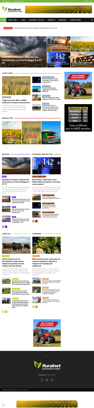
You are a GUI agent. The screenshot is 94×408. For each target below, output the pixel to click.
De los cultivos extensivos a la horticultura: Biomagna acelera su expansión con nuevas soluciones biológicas (51, 291)
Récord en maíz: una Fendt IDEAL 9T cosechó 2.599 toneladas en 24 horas (51, 282)
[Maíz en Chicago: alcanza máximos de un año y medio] (36, 98)
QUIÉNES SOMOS (75, 20)
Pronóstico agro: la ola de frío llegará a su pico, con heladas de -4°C (20, 220)
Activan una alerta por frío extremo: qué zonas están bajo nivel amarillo (21, 200)
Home (3, 20)
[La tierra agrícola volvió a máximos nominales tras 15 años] (82, 59)
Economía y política (36, 20)
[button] (92, 20)
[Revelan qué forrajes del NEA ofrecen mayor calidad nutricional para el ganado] (6, 281)
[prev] (86, 28)
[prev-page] (3, 147)
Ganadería (62, 20)
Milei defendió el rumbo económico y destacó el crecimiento (50, 80)
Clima (23, 20)
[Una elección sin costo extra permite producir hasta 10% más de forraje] (6, 290)
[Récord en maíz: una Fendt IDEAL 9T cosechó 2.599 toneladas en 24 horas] (36, 281)
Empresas (51, 20)
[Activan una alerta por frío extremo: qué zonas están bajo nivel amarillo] (6, 199)
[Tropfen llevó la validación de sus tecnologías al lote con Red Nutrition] (36, 300)
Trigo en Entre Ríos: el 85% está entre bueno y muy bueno (16, 101)
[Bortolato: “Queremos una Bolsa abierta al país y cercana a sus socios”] (58, 59)
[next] (89, 28)
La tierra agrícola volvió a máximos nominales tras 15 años (51, 198)
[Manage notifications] (3, 404)
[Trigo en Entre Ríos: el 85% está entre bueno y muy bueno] (16, 85)
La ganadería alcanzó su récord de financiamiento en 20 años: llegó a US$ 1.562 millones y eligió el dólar (20, 304)
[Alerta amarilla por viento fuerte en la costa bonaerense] (6, 209)
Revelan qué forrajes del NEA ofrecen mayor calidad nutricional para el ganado (21, 282)
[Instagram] (87, 1)
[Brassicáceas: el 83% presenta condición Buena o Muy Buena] (82, 44)
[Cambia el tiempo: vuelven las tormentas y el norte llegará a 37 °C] (23, 51)
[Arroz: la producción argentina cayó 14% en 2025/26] (36, 89)
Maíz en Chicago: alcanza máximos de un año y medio (51, 98)
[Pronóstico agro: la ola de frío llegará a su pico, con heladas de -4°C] (6, 219)
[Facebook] (84, 1)
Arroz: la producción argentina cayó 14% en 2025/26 (50, 89)
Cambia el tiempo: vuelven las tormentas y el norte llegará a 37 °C (15, 181)
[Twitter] (90, 1)
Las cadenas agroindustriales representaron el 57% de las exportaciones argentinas (50, 216)
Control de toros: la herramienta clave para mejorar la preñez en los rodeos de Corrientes (50, 108)
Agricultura (12, 20)
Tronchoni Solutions (23, 390)
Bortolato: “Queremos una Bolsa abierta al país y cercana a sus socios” (46, 181)
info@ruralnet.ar (51, 375)
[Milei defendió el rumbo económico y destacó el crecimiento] (36, 80)
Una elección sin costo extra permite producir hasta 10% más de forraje (20, 292)
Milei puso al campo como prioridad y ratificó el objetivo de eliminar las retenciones (39, 28)
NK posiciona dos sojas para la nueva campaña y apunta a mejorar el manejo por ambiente (46, 262)
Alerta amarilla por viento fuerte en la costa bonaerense (20, 210)
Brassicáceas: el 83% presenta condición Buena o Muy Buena (12, 140)
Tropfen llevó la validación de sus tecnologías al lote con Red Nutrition (51, 301)
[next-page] (6, 147)
